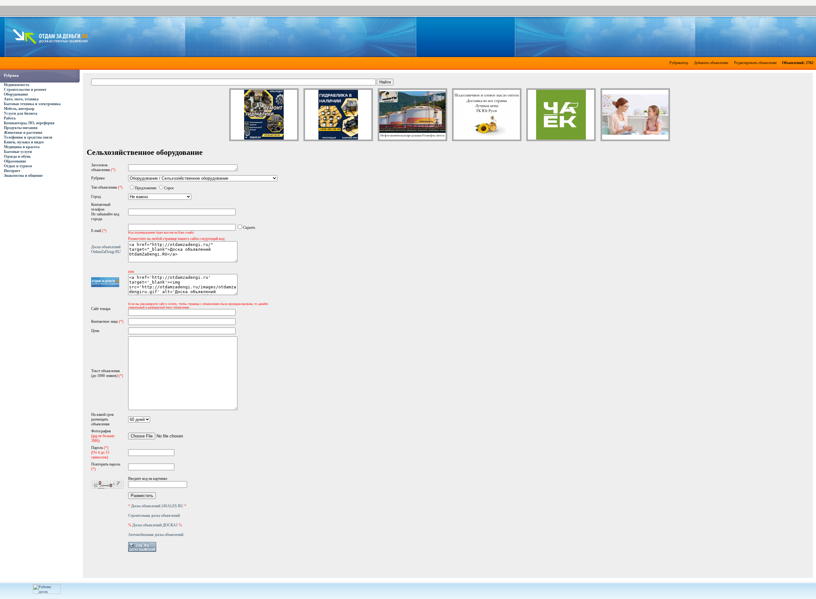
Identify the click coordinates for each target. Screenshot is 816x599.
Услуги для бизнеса (20, 113)
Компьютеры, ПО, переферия (29, 123)
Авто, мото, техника (21, 99)
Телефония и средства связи (28, 137)
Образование (15, 161)
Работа (10, 118)
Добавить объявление (711, 63)
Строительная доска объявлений (154, 515)
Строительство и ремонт (25, 89)
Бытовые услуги (18, 151)
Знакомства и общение (23, 175)
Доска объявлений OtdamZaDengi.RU (106, 249)
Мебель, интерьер (19, 108)
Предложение (146, 188)
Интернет (12, 171)
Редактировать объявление (755, 63)
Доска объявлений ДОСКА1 (155, 525)
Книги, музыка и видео (24, 142)
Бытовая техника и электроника (32, 104)
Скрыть (249, 227)
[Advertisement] (450, 36)
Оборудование (16, 94)
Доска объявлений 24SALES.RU (157, 506)
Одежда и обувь (17, 156)
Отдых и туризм (18, 166)
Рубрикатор (678, 63)
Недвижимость (16, 85)
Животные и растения (23, 132)
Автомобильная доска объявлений (155, 534)
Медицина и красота (22, 147)
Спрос (169, 188)
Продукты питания (21, 128)
